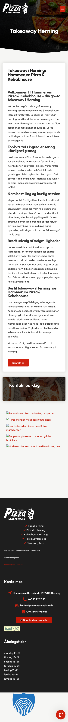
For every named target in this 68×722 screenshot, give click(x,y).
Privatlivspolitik (9, 564)
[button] (62, 9)
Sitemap (20, 564)
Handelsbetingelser (11, 557)
